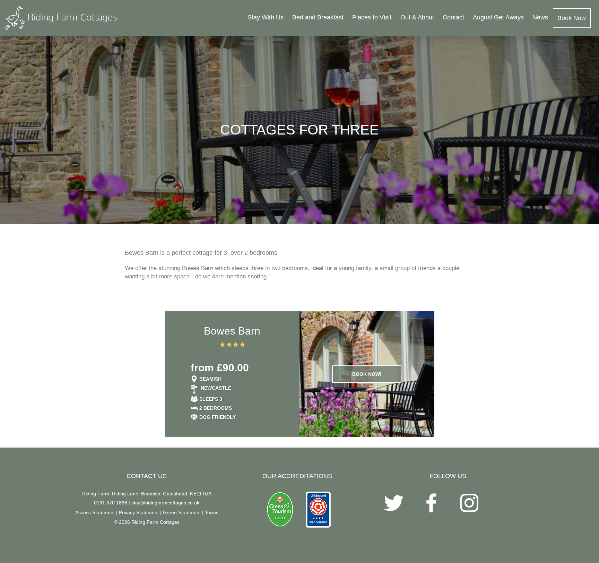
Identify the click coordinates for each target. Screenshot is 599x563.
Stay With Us (266, 17)
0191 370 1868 (110, 502)
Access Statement (95, 512)
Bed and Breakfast (318, 17)
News (540, 17)
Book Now (571, 18)
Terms (211, 512)
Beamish (210, 379)
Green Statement (182, 512)
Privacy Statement (139, 512)
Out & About (417, 17)
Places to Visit (371, 17)
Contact (453, 17)
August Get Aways (498, 17)
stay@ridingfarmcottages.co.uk (165, 502)
